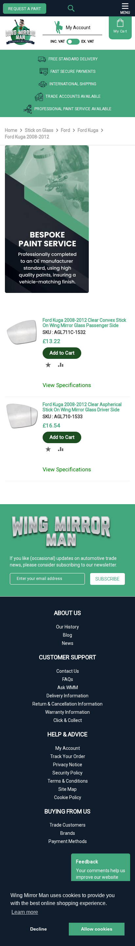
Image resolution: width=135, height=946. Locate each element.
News (67, 643)
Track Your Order (67, 756)
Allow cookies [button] (96, 929)
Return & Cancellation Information (67, 704)
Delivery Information (67, 695)
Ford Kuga (88, 130)
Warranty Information (67, 712)
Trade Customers (67, 825)
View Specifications (67, 385)
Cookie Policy (67, 797)
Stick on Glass (39, 130)
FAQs (67, 679)
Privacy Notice (67, 764)
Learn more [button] (24, 912)
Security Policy (67, 772)
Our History (67, 626)
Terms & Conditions (68, 781)
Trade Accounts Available (73, 96)
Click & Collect (67, 720)
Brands (67, 833)
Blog (67, 635)
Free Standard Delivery (73, 59)
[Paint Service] (47, 291)
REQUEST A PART (24, 9)
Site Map (67, 789)
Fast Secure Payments (72, 71)
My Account (78, 27)
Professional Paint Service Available (72, 109)
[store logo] (22, 29)
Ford (66, 130)
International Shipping (72, 84)
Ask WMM (67, 687)
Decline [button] (38, 929)
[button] (48, 364)
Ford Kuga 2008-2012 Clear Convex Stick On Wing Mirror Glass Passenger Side (84, 323)
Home (11, 130)
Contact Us (67, 671)
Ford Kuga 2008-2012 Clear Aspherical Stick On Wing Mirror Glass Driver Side (82, 407)
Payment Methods (67, 841)
